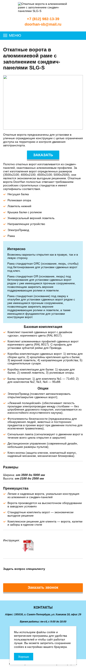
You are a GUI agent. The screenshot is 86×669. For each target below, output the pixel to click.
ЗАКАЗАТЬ (43, 155)
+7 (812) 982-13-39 (43, 19)
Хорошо (23, 656)
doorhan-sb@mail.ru (43, 24)
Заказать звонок (43, 587)
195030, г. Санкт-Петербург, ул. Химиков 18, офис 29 (47, 614)
